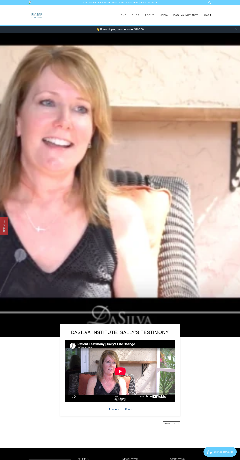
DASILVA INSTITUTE (186, 15)
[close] (236, 29)
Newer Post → (171, 423)
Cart (207, 15)
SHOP (135, 15)
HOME (122, 15)
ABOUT (149, 15)
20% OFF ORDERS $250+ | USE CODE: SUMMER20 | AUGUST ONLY (120, 2)
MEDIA (164, 15)
